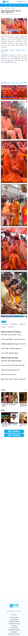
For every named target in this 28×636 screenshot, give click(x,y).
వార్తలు (5, 5)
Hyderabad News (14, 628)
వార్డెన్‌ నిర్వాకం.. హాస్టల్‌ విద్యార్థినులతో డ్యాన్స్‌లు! (14, 360)
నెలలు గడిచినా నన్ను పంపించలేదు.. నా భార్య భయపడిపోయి (13, 334)
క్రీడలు (22, 5)
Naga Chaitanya (5, 324)
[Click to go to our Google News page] (20, 611)
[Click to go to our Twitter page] (12, 611)
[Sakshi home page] (14, 605)
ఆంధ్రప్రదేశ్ (9, 5)
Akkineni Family (11, 327)
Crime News (14, 626)
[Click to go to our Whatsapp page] (10, 611)
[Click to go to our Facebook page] (7, 611)
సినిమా (18, 5)
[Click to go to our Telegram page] (18, 611)
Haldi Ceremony (22, 324)
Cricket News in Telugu (14, 623)
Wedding (4, 327)
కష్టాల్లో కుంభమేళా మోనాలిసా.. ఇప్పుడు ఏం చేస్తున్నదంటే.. (14, 379)
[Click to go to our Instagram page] (14, 611)
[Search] (20, 1)
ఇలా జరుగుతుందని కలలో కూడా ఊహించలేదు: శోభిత (13, 365)
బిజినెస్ (25, 5)
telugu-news (7, 8)
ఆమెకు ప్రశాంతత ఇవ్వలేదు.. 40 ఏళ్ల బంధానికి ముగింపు (14, 339)
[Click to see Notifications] (26, 2)
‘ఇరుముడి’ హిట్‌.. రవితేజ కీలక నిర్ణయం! (14, 353)
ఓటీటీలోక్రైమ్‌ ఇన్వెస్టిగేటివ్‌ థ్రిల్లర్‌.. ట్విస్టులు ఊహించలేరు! (14, 344)
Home (2, 8)
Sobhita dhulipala (13, 324)
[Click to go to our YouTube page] (16, 611)
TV (24, 1)
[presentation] (2, 397)
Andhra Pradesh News (14, 621)
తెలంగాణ (14, 5)
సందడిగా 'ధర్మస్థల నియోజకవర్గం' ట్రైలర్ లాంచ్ (13, 348)
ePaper (18, 1)
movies (13, 8)
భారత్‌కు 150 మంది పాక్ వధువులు (13, 374)
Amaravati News (14, 619)
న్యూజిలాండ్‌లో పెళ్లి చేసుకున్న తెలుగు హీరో (13, 370)
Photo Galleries (14, 632)
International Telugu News (14, 630)
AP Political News (14, 617)
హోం (2, 5)
